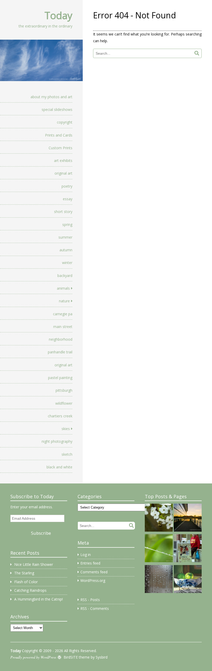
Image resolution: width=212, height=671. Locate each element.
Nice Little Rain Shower (33, 564)
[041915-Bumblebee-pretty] (159, 518)
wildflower (63, 403)
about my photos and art (51, 96)
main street (62, 326)
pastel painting (60, 377)
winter (67, 262)
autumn (65, 249)
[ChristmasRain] (159, 580)
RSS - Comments (94, 608)
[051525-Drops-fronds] (159, 549)
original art (63, 173)
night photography (57, 441)
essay (67, 198)
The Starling (24, 572)
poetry (67, 186)
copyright (64, 122)
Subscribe (41, 533)
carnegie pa (62, 313)
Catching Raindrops (30, 590)
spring (67, 224)
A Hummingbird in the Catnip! (38, 599)
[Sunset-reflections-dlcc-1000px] (188, 518)
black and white (59, 467)
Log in (85, 554)
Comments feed (94, 571)
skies (66, 428)
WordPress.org (92, 580)
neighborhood (60, 339)
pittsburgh (64, 390)
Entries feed (90, 563)
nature (64, 300)
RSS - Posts (90, 599)
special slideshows (57, 109)
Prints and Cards (58, 135)
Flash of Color (26, 581)
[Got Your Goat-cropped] (188, 549)
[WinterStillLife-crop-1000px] (188, 580)
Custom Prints (60, 147)
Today (58, 15)
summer (65, 237)
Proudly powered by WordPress (33, 657)
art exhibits (63, 160)
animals (63, 288)
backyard (64, 275)
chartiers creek (60, 415)
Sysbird (102, 657)
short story (63, 211)
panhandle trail (60, 351)
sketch (67, 454)
